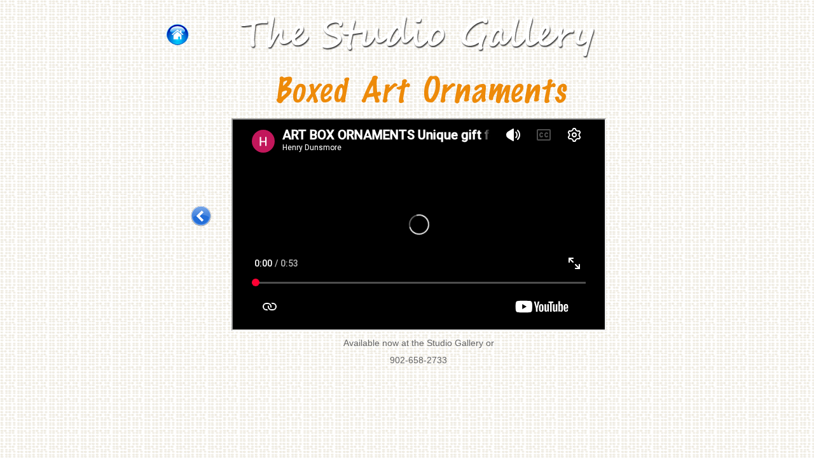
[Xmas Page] (201, 215)
